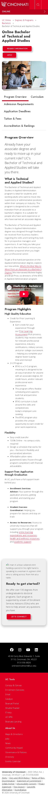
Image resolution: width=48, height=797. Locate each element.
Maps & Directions (14, 734)
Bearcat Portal (12, 703)
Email (7, 694)
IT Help (8, 712)
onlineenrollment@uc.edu (24, 665)
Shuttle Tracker (12, 708)
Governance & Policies (16, 752)
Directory (9, 756)
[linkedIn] (36, 650)
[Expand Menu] (44, 11)
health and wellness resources (24, 538)
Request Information (17, 48)
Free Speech (19, 787)
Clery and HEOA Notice (19, 778)
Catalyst (9, 699)
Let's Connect (19, 616)
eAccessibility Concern (26, 783)
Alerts (4, 778)
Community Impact (14, 747)
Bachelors (6, 23)
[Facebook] (11, 650)
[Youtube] (28, 650)
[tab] (15, 97)
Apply (9, 55)
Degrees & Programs (24, 20)
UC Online (6, 20)
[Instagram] (19, 650)
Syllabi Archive (8, 783)
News (8, 743)
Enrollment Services (14, 689)
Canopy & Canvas (13, 685)
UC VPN (8, 717)
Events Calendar (13, 761)
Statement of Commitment (29, 781)
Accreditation (20, 789)
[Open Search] (38, 4)
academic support (22, 541)
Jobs (7, 738)
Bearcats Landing (13, 721)
